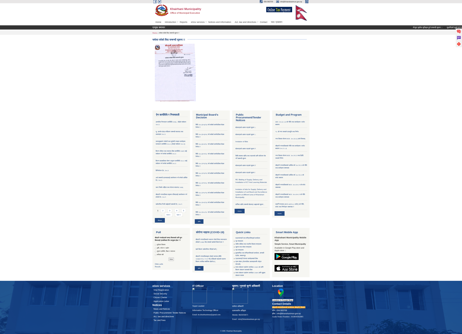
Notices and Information (219, 22)
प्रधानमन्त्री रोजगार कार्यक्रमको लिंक (246, 258)
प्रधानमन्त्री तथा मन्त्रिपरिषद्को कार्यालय (247, 238)
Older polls (159, 264)
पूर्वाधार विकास (161, 245)
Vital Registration (161, 290)
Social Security (160, 294)
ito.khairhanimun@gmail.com (209, 315)
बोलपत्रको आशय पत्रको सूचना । (245, 127)
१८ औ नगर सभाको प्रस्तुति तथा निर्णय (287, 132)
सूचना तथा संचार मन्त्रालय (243, 247)
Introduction (170, 22)
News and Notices (162, 309)
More (160, 220)
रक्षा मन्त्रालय (239, 250)
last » (179, 215)
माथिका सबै (160, 254)
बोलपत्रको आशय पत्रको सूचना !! (245, 149)
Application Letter (161, 301)
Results (157, 267)
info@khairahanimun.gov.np (249, 319)
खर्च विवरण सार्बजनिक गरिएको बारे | (206, 249)
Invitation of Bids (241, 142)
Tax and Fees (160, 320)
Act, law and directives (245, 22)
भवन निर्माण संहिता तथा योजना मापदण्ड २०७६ (169, 187)
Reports (183, 22)
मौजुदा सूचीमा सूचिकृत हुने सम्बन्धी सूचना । (418, 27)
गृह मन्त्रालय (239, 241)
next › (168, 215)
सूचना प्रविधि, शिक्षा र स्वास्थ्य (166, 251)
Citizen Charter (160, 297)
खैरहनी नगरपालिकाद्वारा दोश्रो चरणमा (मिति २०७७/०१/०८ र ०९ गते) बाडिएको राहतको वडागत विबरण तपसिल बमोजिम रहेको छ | (211, 258)
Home (158, 22)
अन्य (199, 221)
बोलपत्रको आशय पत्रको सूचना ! (245, 172)
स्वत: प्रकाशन (276, 22)
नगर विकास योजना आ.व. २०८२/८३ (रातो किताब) (290, 139)
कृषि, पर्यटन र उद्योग (163, 248)
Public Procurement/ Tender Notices (170, 313)
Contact (263, 22)
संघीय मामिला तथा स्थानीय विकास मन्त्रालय (248, 244)
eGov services (198, 22)
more (240, 211)
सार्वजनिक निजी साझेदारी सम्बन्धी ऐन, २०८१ (169, 204)
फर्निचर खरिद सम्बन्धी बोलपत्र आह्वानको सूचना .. (250, 204)
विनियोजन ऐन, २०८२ (162, 170)
